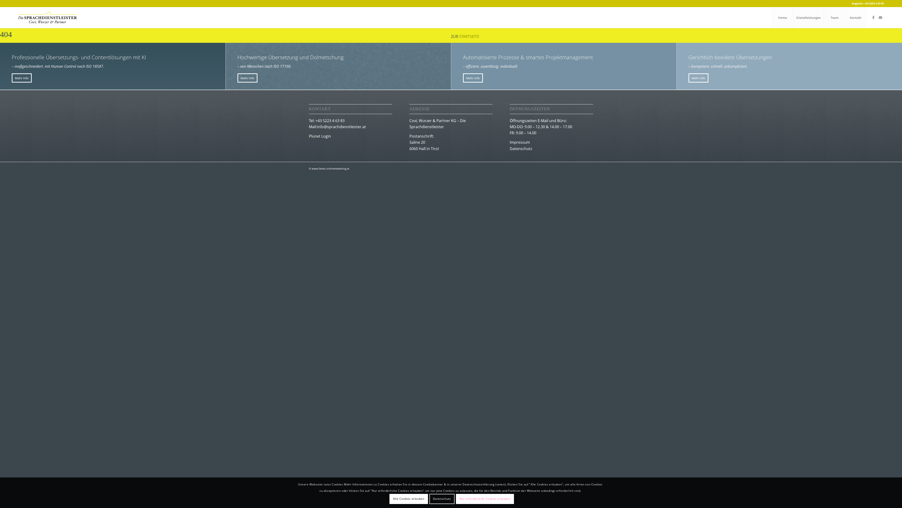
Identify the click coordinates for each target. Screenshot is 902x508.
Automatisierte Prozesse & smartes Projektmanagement (528, 57)
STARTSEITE (469, 36)
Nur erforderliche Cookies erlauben (484, 499)
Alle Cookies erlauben (408, 499)
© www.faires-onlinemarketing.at (329, 168)
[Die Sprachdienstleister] (47, 18)
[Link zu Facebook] (873, 17)
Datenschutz (521, 148)
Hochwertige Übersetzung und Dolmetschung (290, 57)
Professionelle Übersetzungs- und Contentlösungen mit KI (79, 57)
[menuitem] (782, 17)
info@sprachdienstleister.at (341, 126)
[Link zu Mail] (880, 17)
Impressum (520, 142)
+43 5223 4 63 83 (874, 3)
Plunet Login (320, 136)
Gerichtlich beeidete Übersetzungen (730, 57)
